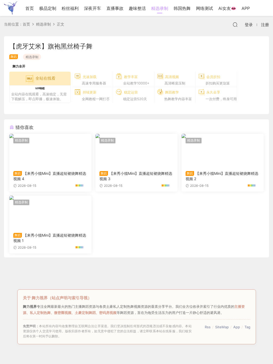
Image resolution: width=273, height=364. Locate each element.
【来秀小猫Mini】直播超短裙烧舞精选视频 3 (135, 176)
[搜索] (235, 24)
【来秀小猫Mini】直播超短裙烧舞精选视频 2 (222, 176)
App (236, 327)
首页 (29, 8)
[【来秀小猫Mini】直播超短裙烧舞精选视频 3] (136, 150)
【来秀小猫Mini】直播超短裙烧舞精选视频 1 (49, 238)
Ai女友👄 (227, 8)
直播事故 (114, 8)
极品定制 (47, 8)
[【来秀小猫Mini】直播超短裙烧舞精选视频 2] (223, 150)
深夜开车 (92, 8)
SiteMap (222, 327)
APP (246, 8)
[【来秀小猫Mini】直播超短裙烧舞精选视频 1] (50, 212)
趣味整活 (137, 8)
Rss (208, 327)
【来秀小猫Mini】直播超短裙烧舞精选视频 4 (49, 176)
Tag (247, 327)
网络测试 (204, 8)
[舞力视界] (10, 8)
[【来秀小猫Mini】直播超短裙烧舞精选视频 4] (50, 150)
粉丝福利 (70, 8)
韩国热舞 (182, 8)
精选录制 (159, 8)
